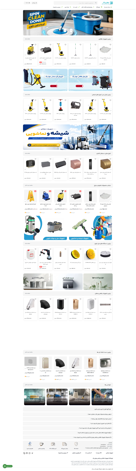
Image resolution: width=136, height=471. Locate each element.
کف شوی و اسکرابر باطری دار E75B (30, 58)
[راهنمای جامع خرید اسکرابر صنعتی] (57, 397)
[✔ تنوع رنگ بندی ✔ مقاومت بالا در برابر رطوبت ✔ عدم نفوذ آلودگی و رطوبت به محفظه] (45, 164)
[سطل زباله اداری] (38, 281)
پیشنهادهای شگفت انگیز (87, 7)
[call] (24, 453)
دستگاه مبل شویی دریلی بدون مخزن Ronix (45, 263)
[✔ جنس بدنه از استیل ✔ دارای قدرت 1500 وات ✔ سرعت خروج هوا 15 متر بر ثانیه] (105, 363)
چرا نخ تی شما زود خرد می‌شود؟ (81, 400)
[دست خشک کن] (68, 281)
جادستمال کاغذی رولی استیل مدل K (105, 173)
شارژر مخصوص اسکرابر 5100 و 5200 (45, 58)
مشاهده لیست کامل (29, 185)
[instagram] (29, 453)
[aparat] (27, 453)
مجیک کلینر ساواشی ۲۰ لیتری (30, 262)
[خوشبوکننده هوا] (98, 281)
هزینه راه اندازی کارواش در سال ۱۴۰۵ (103, 400)
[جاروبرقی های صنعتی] (45, 80)
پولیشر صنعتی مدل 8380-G (60, 58)
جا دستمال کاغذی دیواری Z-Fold (30, 172)
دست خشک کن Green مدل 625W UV (90, 313)
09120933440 (103, 446)
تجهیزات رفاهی (109, 453)
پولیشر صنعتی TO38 (61, 113)
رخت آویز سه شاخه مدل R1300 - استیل (105, 313)
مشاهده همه (27, 39)
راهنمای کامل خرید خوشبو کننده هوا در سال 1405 (34, 401)
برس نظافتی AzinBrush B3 (90, 262)
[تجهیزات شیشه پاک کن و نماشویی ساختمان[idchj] (68, 137)
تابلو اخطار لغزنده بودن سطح (30, 204)
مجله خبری (67, 7)
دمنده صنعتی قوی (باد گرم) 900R (45, 205)
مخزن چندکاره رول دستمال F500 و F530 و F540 (90, 173)
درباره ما (98, 453)
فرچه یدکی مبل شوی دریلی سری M (105, 263)
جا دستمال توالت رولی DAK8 (75, 172)
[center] (95, 2)
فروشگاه (98, 7)
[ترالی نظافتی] (90, 80)
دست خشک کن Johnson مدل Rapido (30, 313)
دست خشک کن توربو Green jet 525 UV (60, 313)
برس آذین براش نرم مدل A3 (75, 262)
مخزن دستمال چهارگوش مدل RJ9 (45, 173)
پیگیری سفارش (76, 453)
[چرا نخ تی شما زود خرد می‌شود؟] (79, 397)
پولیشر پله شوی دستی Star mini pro (75, 114)
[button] (71, 33)
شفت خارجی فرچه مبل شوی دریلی (60, 263)
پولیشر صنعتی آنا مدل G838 (90, 113)
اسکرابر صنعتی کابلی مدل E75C (60, 205)
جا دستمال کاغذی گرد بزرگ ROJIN (60, 172)
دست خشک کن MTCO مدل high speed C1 (30, 371)
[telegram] (32, 453)
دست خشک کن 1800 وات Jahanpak (45, 313)
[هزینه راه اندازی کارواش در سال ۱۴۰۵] (102, 397)
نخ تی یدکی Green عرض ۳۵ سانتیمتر (105, 58)
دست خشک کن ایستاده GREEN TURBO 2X (75, 313)
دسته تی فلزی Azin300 (75, 58)
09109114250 (103, 444)
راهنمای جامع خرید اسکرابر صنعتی (59, 400)
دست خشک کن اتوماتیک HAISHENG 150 (105, 371)
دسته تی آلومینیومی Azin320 (90, 58)
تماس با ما (75, 7)
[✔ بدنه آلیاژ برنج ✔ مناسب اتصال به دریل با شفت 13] (60, 254)
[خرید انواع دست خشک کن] (68, 336)
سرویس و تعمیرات (57, 7)
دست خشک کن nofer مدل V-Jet (45, 371)
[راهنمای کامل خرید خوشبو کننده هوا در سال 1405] (34, 397)
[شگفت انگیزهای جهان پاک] (68, 23)
